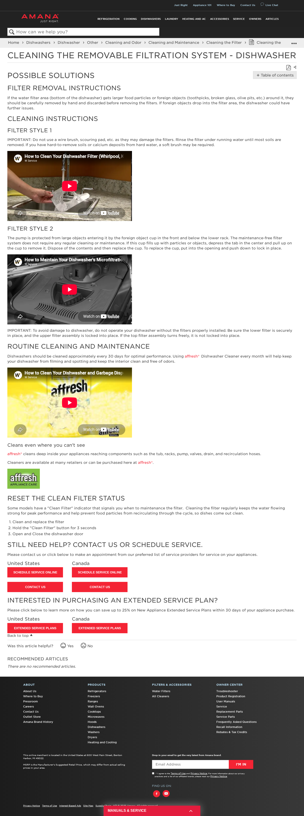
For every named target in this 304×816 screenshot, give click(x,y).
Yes (70, 646)
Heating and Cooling (102, 742)
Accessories (219, 18)
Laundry (171, 18)
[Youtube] (166, 797)
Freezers (94, 696)
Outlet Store (32, 716)
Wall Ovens (96, 706)
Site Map (88, 805)
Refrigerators (97, 691)
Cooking (130, 18)
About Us (29, 691)
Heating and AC (194, 18)
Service (239, 18)
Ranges (93, 701)
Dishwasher (69, 42)
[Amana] (40, 18)
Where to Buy (226, 5)
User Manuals (225, 701)
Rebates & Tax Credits (231, 732)
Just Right (181, 5)
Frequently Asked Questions (236, 722)
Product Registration (230, 696)
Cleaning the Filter (224, 42)
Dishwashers (151, 18)
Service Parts (225, 716)
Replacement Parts (229, 711)
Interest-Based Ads (70, 805)
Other (93, 42)
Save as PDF (288, 67)
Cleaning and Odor (123, 42)
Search (11, 32)
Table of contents (276, 75)
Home (14, 42)
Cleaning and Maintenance (174, 42)
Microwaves (96, 716)
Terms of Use (178, 773)
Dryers (92, 737)
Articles (272, 18)
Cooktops (94, 711)
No (90, 646)
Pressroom (30, 701)
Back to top (18, 635)
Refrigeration (108, 18)
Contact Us (247, 5)
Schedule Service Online (35, 572)
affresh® (192, 356)
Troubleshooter (227, 691)
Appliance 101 (202, 5)
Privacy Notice (199, 773)
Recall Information (229, 727)
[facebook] (157, 797)
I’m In (241, 764)
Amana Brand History (38, 722)
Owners (255, 18)
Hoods (92, 722)
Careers (28, 706)
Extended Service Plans (35, 628)
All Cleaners (160, 696)
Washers (93, 732)
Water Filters (161, 691)
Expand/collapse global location (294, 41)
